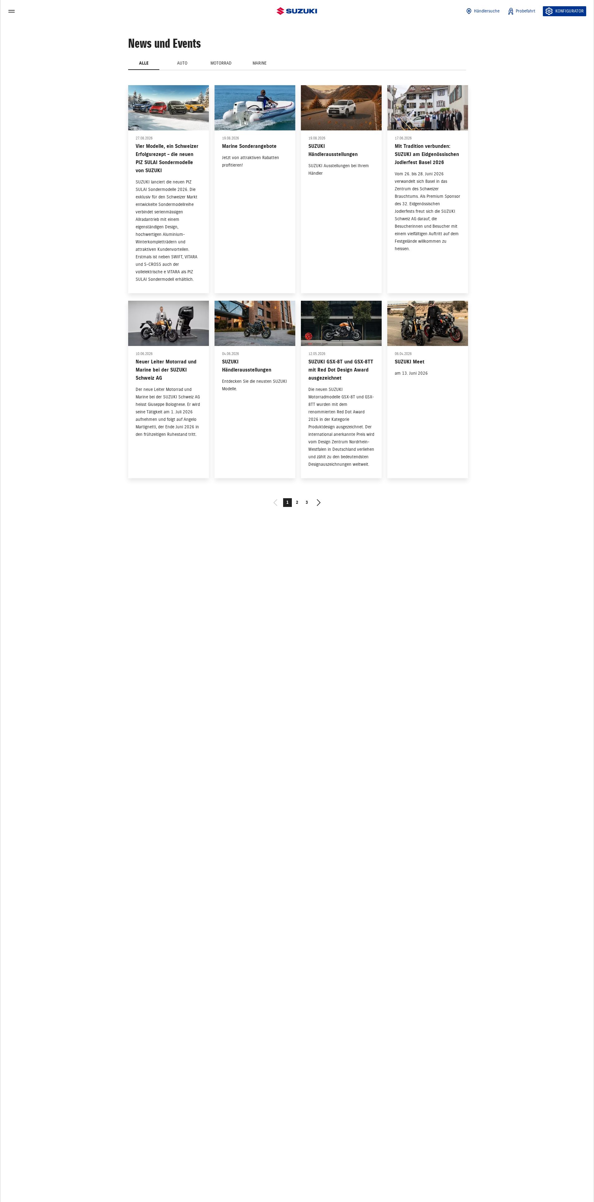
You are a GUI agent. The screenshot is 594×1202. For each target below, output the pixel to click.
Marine (260, 63)
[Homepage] (297, 11)
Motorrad (221, 63)
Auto (182, 63)
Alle (143, 63)
